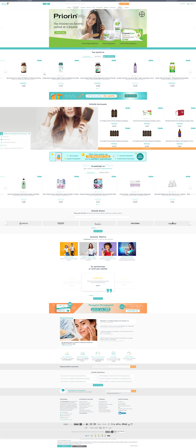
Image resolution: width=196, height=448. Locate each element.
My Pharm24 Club (103, 401)
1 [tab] (96, 88)
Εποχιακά (88, 7)
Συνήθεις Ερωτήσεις (83, 407)
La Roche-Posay (94, 431)
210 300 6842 (65, 412)
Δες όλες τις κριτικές (98, 298)
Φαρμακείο (106, 7)
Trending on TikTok (104, 172)
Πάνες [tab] (5, 145)
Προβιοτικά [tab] (6, 139)
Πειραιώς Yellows (102, 408)
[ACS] (110, 428)
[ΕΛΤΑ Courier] (86, 428)
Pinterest (67, 419)
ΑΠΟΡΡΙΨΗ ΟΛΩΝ (79, 446)
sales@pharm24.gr (66, 415)
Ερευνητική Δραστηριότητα (124, 405)
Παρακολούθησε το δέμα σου (85, 405)
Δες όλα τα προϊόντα (147, 148)
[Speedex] (95, 428)
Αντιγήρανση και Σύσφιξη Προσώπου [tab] (13, 148)
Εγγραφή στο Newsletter (84, 410)
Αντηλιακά (83, 7)
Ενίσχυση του (122, 0)
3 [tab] (99, 88)
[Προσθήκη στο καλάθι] (24, 76)
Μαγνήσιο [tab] (6, 136)
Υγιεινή (93, 7)
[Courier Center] (105, 428)
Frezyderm (73, 431)
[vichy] (61, 223)
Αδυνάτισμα (112, 7)
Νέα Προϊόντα (90, 172)
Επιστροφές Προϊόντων (84, 404)
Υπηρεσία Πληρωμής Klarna (105, 411)
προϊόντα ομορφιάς (64, 407)
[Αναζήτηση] (124, 4)
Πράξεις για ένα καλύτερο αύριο (125, 408)
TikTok (64, 419)
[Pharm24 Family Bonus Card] (98, 307)
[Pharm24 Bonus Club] (98, 156)
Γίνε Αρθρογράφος (122, 410)
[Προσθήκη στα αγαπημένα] (26, 76)
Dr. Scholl (88, 431)
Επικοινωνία (81, 408)
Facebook (60, 419)
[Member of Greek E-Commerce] (108, 432)
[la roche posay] (172, 223)
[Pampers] (98, 223)
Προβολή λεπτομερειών (134, 445)
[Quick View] (21, 76)
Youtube (66, 419)
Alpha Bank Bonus (103, 405)
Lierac (77, 431)
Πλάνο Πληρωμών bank (105, 410)
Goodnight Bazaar (109, 56)
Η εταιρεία (120, 401)
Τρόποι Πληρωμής (83, 401)
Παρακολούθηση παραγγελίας (171, 0)
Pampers (102, 431)
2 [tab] (96, 295)
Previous (1, 28)
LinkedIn (71, 419)
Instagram (62, 419)
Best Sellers (98, 56)
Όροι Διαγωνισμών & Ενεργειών (86, 411)
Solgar (84, 431)
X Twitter (69, 419)
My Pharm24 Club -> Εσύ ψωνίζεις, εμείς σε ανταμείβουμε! (98, 48)
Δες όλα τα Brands (98, 231)
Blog (119, 407)
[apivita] (24, 223)
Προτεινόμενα (86, 56)
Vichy (99, 431)
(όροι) (120, 393)
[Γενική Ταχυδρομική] (90, 428)
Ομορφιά (69, 7)
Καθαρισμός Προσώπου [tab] (9, 142)
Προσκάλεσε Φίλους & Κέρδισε (106, 404)
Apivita (80, 431)
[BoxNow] (101, 428)
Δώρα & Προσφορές (120, 7)
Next (194, 28)
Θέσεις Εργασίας (122, 404)
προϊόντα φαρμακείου (72, 405)
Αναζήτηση (133, 366)
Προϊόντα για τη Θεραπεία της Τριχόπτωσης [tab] (15, 133)
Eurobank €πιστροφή (103, 407)
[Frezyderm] (135, 223)
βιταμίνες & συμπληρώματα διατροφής (68, 406)
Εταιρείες (127, 7)
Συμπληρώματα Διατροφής (76, 7)
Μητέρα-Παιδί (99, 7)
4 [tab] (105, 295)
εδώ (80, 444)
